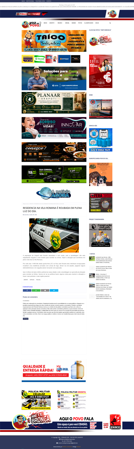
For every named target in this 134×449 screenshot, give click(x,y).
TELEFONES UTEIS (40, 1)
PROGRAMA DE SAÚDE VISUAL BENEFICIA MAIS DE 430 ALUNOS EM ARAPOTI (74, 6)
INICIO (23, 1)
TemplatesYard (22, 448)
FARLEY (79, 446)
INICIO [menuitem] (45, 23)
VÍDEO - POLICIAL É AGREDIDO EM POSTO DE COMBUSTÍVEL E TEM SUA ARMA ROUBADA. (103, 276)
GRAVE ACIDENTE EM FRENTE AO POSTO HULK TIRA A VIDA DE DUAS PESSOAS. (104, 268)
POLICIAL (38, 279)
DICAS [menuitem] (97, 23)
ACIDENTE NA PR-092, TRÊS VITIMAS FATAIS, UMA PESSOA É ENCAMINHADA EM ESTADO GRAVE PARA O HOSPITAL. (104, 259)
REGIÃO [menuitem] (60, 23)
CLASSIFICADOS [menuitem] (88, 23)
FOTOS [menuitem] (80, 23)
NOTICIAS (32, 279)
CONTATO (48, 1)
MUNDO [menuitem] (74, 23)
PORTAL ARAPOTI (67, 446)
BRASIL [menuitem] (67, 23)
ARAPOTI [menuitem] (51, 23)
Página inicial (26, 203)
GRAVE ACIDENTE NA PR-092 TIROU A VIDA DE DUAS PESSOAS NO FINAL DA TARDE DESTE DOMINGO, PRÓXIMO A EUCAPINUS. (104, 287)
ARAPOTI (31, 203)
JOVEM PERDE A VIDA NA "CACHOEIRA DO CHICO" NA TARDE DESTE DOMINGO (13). (104, 296)
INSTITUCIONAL (30, 1)
